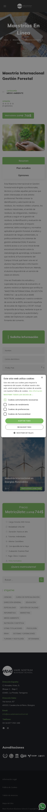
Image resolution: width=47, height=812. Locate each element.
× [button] (42, 378)
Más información (35, 391)
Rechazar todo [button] (24, 427)
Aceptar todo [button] (24, 421)
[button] (24, 395)
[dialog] (23, 406)
